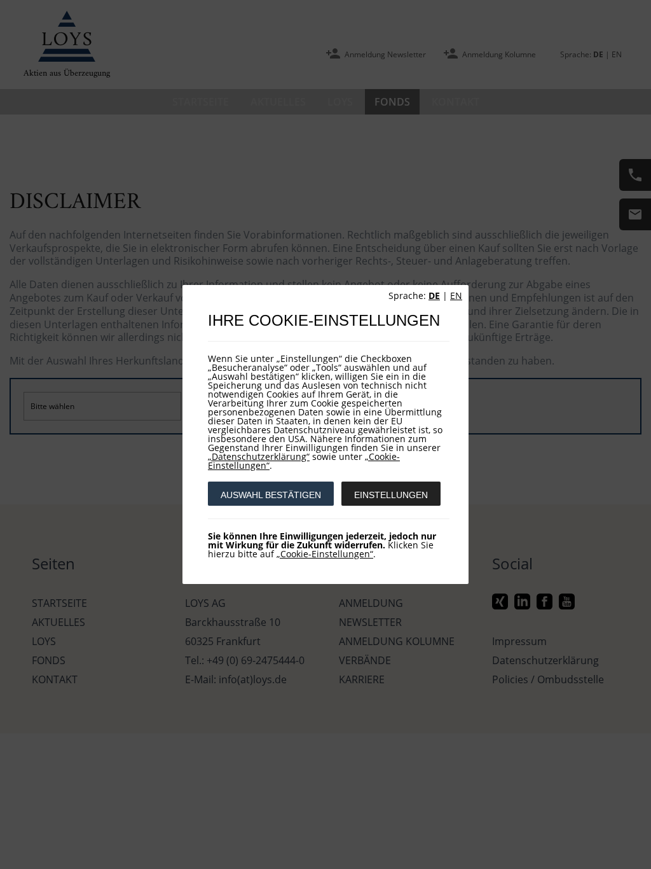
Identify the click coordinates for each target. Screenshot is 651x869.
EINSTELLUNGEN (391, 495)
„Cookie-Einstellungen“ (325, 554)
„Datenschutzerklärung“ (259, 456)
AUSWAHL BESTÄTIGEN (271, 495)
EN (456, 295)
